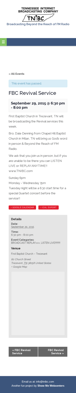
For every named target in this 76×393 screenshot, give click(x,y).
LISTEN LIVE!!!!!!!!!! (50, 242)
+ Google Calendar (22, 207)
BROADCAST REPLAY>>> (25, 242)
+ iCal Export (48, 207)
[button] (3, 42)
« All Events (16, 73)
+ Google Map (19, 266)
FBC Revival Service (21, 352)
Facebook (37, 32)
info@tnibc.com (45, 381)
